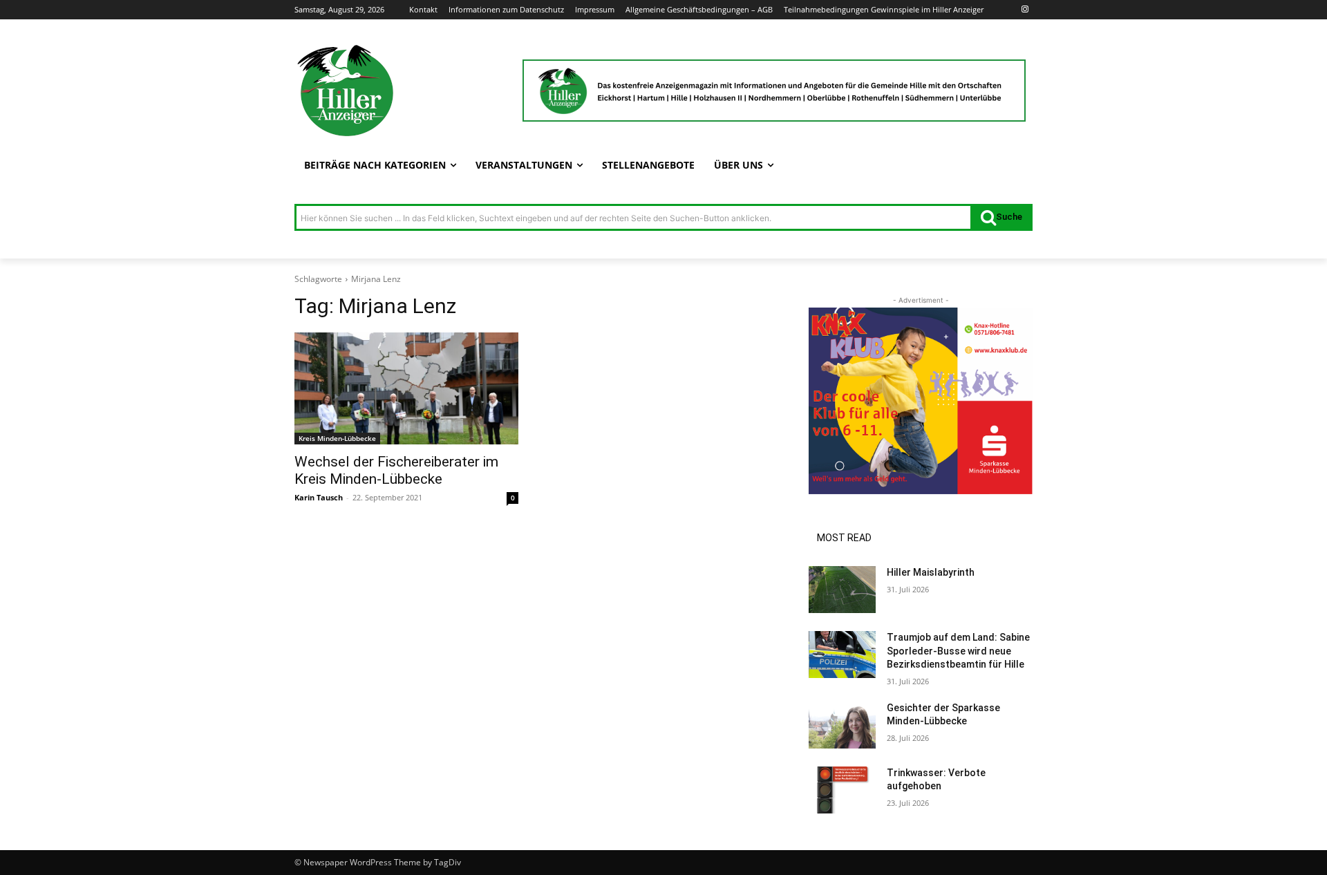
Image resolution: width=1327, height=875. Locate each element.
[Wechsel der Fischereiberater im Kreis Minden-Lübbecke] (406, 388)
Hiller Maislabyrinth (931, 572)
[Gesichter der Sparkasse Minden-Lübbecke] (842, 725)
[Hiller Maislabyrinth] (842, 589)
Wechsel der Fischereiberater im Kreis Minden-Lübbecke (396, 470)
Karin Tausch (318, 497)
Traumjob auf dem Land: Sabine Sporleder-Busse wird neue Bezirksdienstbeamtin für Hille (958, 651)
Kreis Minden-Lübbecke (337, 438)
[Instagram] (1025, 10)
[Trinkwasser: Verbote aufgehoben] (842, 789)
